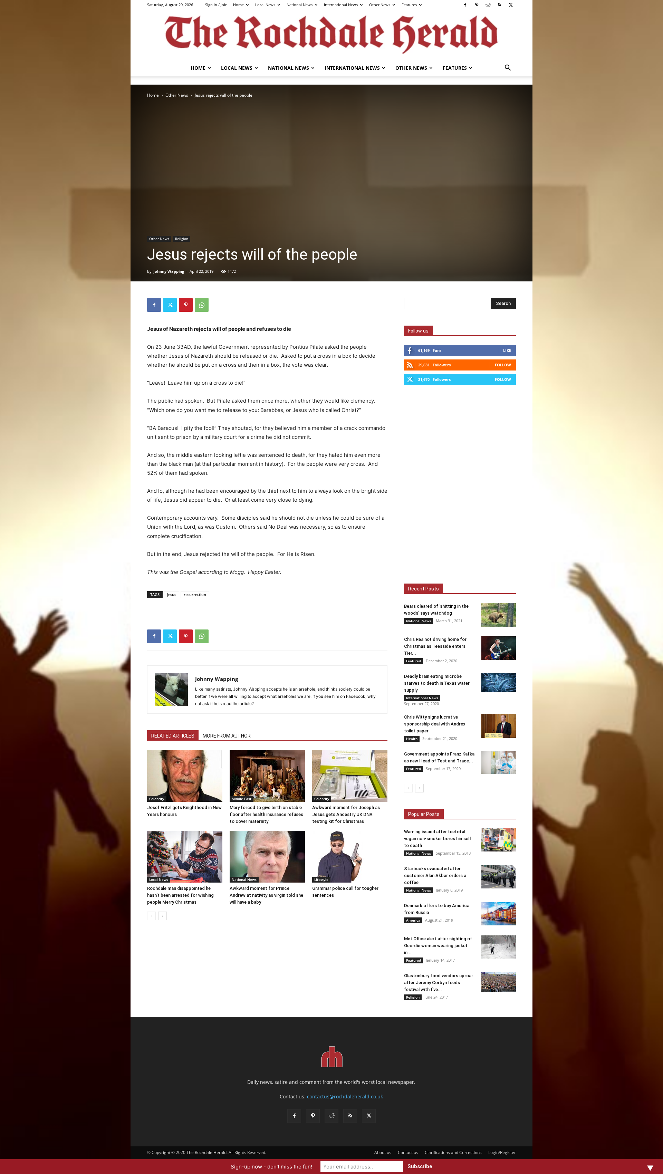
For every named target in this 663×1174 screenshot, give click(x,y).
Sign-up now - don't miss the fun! (271, 1166)
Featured (413, 660)
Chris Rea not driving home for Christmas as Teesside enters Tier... (435, 646)
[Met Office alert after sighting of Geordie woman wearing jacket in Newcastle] (498, 947)
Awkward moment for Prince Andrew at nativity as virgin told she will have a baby (266, 895)
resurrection (195, 594)
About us (382, 1152)
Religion (181, 238)
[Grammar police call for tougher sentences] (349, 857)
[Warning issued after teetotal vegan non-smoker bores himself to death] (498, 839)
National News (300, 4)
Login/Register (502, 1152)
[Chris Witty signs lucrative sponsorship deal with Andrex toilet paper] (498, 726)
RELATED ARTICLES (172, 736)
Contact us (408, 1152)
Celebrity (156, 798)
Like (507, 350)
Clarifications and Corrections (453, 1152)
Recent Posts (423, 588)
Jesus (171, 594)
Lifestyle (321, 879)
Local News (265, 4)
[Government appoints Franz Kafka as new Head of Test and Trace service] (498, 762)
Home (238, 4)
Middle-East (241, 798)
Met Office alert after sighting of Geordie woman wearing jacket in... (438, 945)
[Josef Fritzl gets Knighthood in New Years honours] (184, 776)
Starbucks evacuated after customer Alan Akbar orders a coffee (435, 875)
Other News (379, 4)
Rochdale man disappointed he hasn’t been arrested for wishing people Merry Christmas (180, 895)
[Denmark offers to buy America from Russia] (498, 913)
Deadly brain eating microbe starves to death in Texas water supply (437, 683)
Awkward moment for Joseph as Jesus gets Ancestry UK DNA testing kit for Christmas (346, 814)
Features (409, 4)
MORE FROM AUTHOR (227, 736)
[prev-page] (151, 916)
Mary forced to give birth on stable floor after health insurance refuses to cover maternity (266, 814)
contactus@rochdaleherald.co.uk (345, 1096)
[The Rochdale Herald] (331, 35)
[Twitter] (511, 5)
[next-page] (162, 916)
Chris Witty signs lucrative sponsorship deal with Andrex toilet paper (434, 723)
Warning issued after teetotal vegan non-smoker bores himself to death (437, 838)
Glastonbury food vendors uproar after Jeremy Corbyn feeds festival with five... (438, 982)
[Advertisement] (331, 151)
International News (341, 4)
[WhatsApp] (202, 305)
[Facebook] (465, 5)
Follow (503, 364)
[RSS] (499, 5)
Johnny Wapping (168, 271)
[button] (507, 68)
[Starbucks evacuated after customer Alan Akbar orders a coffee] (498, 876)
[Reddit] (488, 5)
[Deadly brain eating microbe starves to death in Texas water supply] (498, 682)
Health (411, 738)
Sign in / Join (216, 4)
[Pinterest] (476, 5)
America (413, 920)
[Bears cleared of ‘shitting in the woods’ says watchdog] (498, 615)
